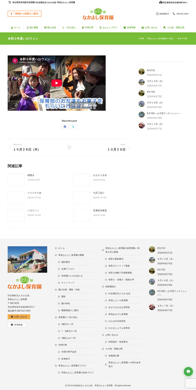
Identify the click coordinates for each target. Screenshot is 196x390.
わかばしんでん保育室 (119, 328)
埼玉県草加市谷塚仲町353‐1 (175, 2)
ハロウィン (33, 210)
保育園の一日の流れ (68, 317)
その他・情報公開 (114, 348)
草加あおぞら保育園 (118, 314)
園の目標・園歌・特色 (69, 289)
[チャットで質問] (188, 371)
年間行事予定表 (68, 352)
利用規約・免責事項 (118, 342)
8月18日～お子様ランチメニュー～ (164, 113)
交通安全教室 (100, 210)
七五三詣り (99, 192)
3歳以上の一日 (68, 338)
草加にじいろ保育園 (118, 300)
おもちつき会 (100, 175)
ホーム (61, 248)
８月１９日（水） (155, 81)
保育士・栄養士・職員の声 (121, 279)
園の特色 (65, 303)
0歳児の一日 (67, 324)
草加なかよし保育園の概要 (71, 255)
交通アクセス (67, 269)
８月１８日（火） (155, 102)
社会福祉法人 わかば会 (119, 293)
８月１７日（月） (155, 124)
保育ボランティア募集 (119, 266)
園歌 (63, 296)
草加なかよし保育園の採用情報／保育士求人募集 (122, 250)
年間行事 (62, 345)
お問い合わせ (111, 335)
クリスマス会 (34, 192)
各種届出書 (113, 355)
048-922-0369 (182, 14)
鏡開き (31, 175)
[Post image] (16, 180)
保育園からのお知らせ (72, 276)
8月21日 (151, 70)
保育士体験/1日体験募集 (120, 272)
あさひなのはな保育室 (119, 307)
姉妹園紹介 (110, 286)
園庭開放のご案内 (70, 310)
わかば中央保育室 (117, 321)
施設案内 (65, 262)
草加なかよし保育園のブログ (72, 365)
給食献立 (65, 358)
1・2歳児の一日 (69, 331)
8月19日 (151, 92)
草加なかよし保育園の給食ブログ (77, 372)
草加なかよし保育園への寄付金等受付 (124, 364)
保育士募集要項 (115, 259)
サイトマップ (67, 282)
